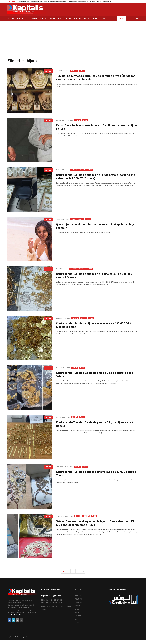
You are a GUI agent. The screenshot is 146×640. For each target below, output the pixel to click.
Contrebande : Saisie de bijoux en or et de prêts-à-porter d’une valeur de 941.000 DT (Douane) (95, 177)
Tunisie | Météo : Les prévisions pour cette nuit (62, 1)
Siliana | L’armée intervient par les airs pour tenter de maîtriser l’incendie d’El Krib (101, 1)
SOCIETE (77, 120)
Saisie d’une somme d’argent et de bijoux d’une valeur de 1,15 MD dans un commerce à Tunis (95, 523)
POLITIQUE (78, 599)
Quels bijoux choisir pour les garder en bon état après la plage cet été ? (95, 226)
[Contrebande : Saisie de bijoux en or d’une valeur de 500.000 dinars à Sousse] (29, 288)
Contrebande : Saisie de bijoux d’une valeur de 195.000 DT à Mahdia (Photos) (94, 325)
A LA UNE (78, 596)
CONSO (73, 219)
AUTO (77, 612)
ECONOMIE (74, 71)
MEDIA (77, 619)
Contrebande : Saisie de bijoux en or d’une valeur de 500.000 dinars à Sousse (94, 276)
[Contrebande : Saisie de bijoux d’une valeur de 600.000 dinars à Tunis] (29, 486)
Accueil (9, 57)
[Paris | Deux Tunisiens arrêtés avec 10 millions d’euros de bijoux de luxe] (29, 140)
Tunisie (82, 71)
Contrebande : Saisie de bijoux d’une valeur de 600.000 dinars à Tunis (96, 473)
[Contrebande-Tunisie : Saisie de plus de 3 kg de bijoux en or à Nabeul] (29, 437)
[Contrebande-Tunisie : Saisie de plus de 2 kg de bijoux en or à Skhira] (29, 387)
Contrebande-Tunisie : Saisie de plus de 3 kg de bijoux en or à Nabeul (95, 424)
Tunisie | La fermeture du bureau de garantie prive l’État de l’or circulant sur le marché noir (95, 78)
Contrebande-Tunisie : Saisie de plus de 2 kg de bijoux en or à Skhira (95, 374)
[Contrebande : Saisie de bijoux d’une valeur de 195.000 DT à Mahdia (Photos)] (29, 338)
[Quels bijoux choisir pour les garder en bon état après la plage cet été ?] (29, 239)
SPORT (77, 609)
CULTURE (78, 616)
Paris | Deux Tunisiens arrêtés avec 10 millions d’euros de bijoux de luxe (96, 127)
